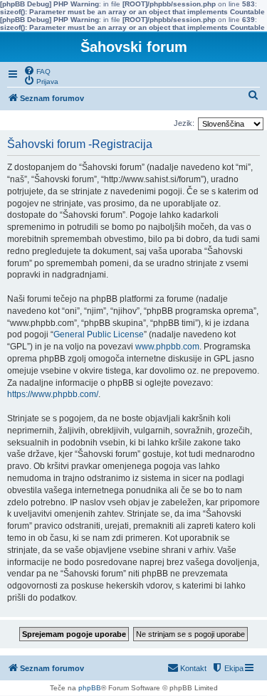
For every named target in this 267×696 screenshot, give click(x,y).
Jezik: (184, 123)
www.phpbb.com (167, 347)
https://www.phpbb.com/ (52, 394)
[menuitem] (37, 70)
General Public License (98, 334)
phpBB (89, 688)
